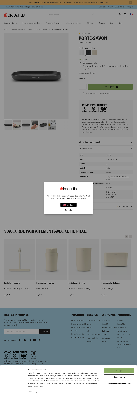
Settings (31, 392)
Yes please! (70, 205)
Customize (118, 377)
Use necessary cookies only (119, 383)
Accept (119, 371)
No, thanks (68, 210)
